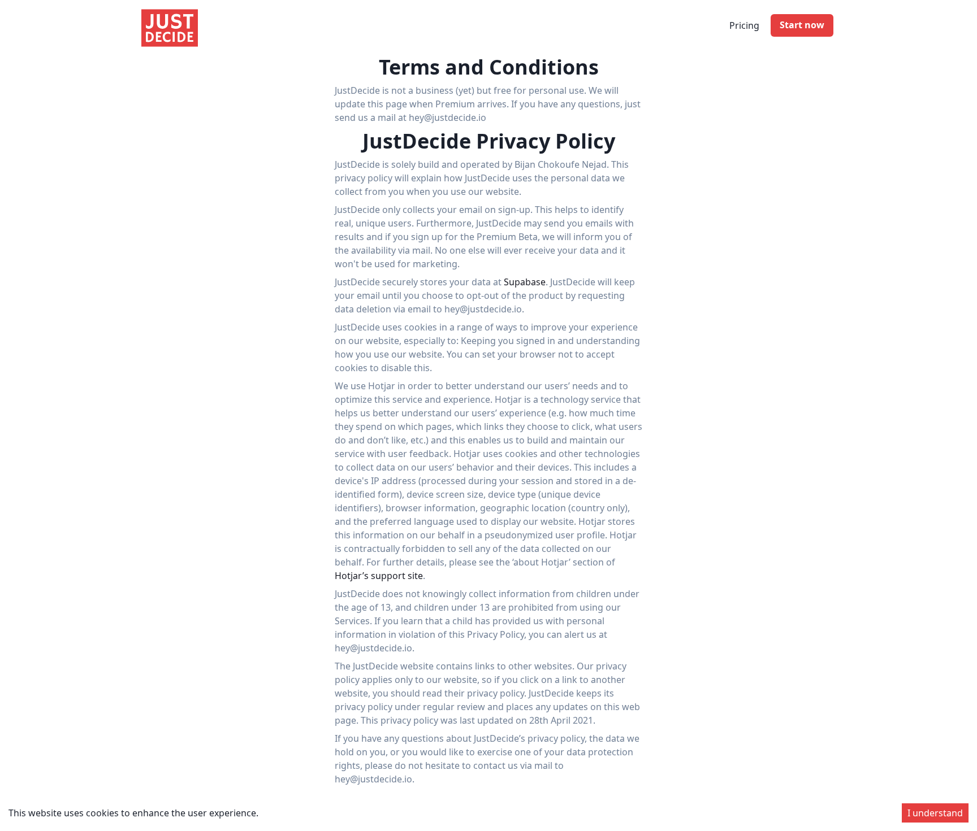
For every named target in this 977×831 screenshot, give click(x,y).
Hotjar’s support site (379, 575)
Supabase (525, 282)
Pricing (744, 25)
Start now (802, 25)
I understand (935, 813)
